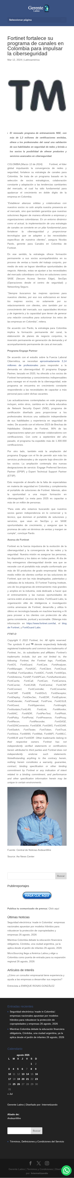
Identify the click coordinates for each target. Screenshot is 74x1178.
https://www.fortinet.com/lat (41, 623)
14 (27, 1074)
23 (36, 1079)
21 (27, 1079)
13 (23, 1074)
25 (14, 1084)
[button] (66, 1170)
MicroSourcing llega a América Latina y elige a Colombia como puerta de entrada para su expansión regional (36, 957)
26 (18, 1084)
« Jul (10, 1093)
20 (23, 1079)
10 (9, 1074)
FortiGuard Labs (31, 627)
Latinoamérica (32, 59)
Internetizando (49, 1104)
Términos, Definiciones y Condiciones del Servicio (37, 1141)
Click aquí (54, 908)
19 (18, 1079)
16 (36, 1074)
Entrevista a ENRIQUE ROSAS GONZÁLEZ (31, 985)
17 (9, 1079)
